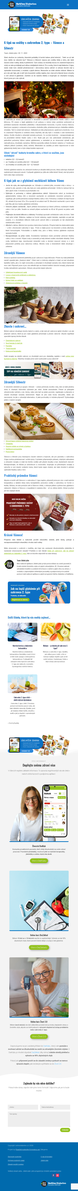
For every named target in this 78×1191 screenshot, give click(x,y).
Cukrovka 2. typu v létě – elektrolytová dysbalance (22, 698)
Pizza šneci (10, 452)
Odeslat (65, 1130)
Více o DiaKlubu (39, 861)
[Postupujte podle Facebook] (53, 1175)
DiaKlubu (47, 1046)
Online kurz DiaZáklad (39, 935)
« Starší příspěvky (13, 723)
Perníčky (9, 346)
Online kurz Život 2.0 (39, 1021)
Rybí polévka (10, 278)
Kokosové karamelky (13, 351)
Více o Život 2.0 (39, 1036)
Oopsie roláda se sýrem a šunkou (18, 446)
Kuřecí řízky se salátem (14, 280)
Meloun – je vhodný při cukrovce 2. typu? (55, 647)
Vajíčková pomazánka (14, 449)
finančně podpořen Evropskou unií (28, 1150)
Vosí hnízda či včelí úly (14, 343)
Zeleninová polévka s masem (17, 283)
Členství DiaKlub (39, 846)
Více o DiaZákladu (39, 947)
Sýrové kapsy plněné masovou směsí (19, 441)
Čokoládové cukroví (13, 341)
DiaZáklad (35, 1052)
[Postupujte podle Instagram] (57, 1175)
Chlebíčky (9, 444)
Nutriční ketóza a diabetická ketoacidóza (22, 647)
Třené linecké (11, 349)
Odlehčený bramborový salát (16, 272)
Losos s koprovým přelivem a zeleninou (21, 275)
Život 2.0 (57, 1064)
